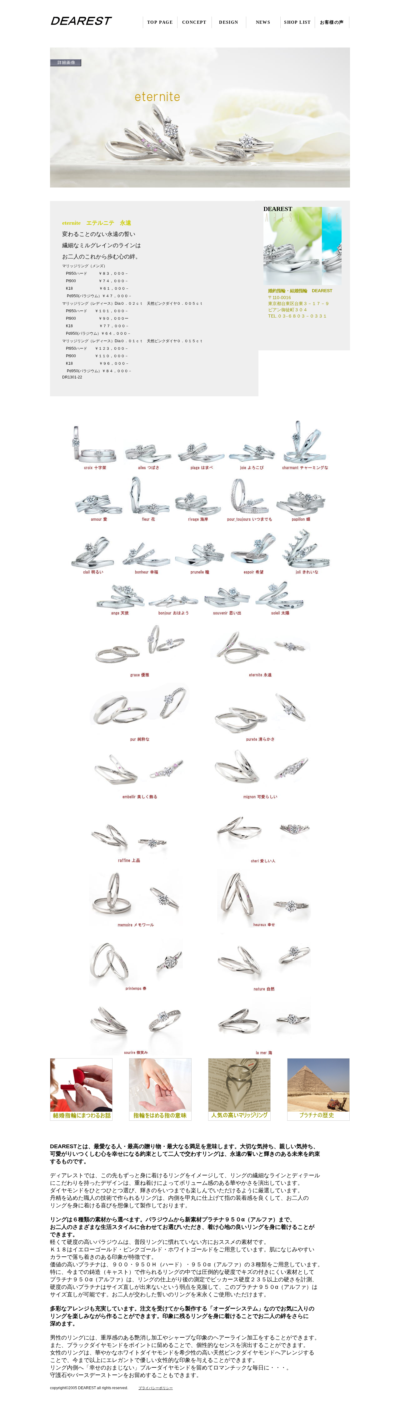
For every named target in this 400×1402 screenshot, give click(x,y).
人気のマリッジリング (239, 1089)
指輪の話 (81, 1089)
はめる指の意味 (160, 1089)
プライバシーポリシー (155, 1388)
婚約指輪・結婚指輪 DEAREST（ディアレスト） (88, 22)
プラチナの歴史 (318, 1089)
